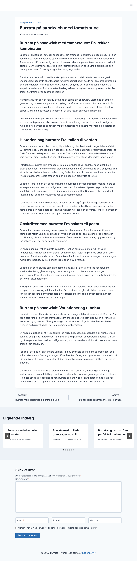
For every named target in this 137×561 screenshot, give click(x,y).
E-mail (57, 520)
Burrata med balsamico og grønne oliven (37, 397)
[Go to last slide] (7, 436)
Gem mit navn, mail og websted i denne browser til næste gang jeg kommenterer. (57, 528)
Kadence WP (89, 553)
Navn (20, 520)
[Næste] (129, 436)
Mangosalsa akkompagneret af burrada (100, 397)
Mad (22, 23)
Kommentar (22, 479)
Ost (39, 23)
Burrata (25, 34)
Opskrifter (30, 23)
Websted (94, 520)
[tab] (63, 450)
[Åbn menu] (131, 5)
